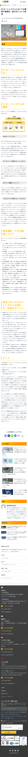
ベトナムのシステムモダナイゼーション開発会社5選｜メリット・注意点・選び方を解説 (17, 532)
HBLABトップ (5, 5)
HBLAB (17, 62)
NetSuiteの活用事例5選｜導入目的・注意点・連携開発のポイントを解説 (17, 527)
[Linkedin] (15, 435)
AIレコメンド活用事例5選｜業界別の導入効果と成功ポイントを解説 (16, 537)
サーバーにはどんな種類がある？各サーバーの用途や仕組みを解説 (20, 492)
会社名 (2, 561)
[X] (9, 435)
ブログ (14, 5)
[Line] (12, 435)
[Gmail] (18, 435)
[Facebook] (5, 435)
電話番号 (3, 575)
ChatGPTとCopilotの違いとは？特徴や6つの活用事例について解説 (20, 461)
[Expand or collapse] (25, 44)
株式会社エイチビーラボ (9, 396)
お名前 (2, 555)
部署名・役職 (4, 568)
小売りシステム (15, 377)
